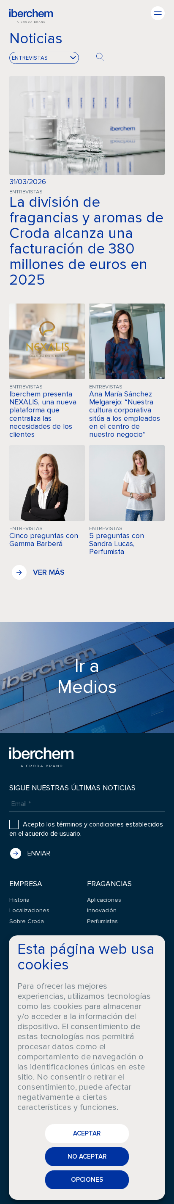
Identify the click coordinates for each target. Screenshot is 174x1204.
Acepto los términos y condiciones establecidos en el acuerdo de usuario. (86, 829)
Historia (19, 900)
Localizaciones (29, 910)
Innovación (102, 910)
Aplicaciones (104, 900)
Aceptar (87, 1133)
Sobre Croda (26, 921)
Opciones (87, 1179)
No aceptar (87, 1156)
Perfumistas (102, 921)
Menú (158, 13)
